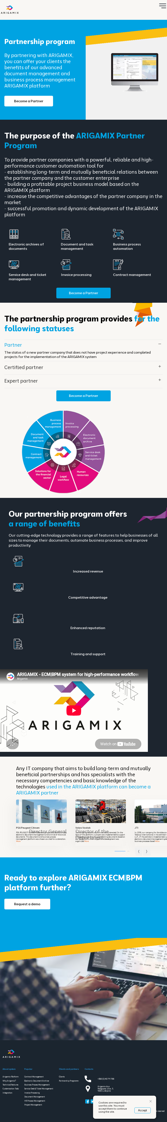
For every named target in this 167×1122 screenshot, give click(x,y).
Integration (7, 1093)
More (18, 841)
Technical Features (10, 1085)
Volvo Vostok (82, 827)
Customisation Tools (11, 1089)
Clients (62, 1077)
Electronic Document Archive (36, 1081)
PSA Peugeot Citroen (28, 827)
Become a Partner (28, 101)
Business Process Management (37, 1085)
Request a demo (27, 904)
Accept (142, 1110)
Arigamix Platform (10, 1077)
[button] (147, 849)
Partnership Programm (68, 1081)
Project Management (33, 1105)
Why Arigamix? (9, 1081)
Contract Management (33, 1077)
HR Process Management (34, 1101)
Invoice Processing (32, 1093)
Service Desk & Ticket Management (38, 1089)
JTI (136, 827)
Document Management (34, 1097)
